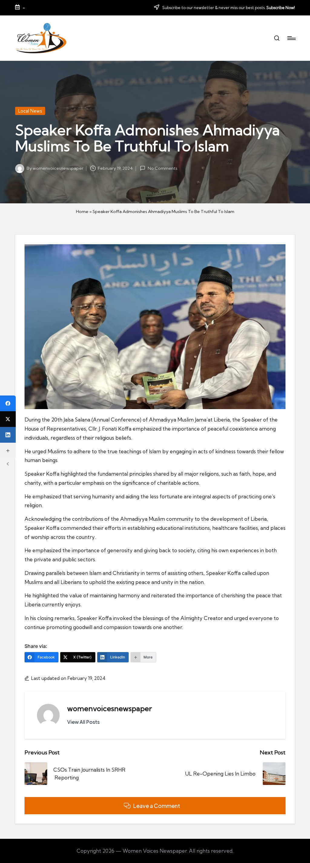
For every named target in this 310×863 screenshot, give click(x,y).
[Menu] (291, 38)
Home (82, 211)
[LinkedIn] (8, 435)
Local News (30, 111)
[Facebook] (8, 403)
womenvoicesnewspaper (109, 708)
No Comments (162, 168)
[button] (83, 722)
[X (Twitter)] (8, 419)
